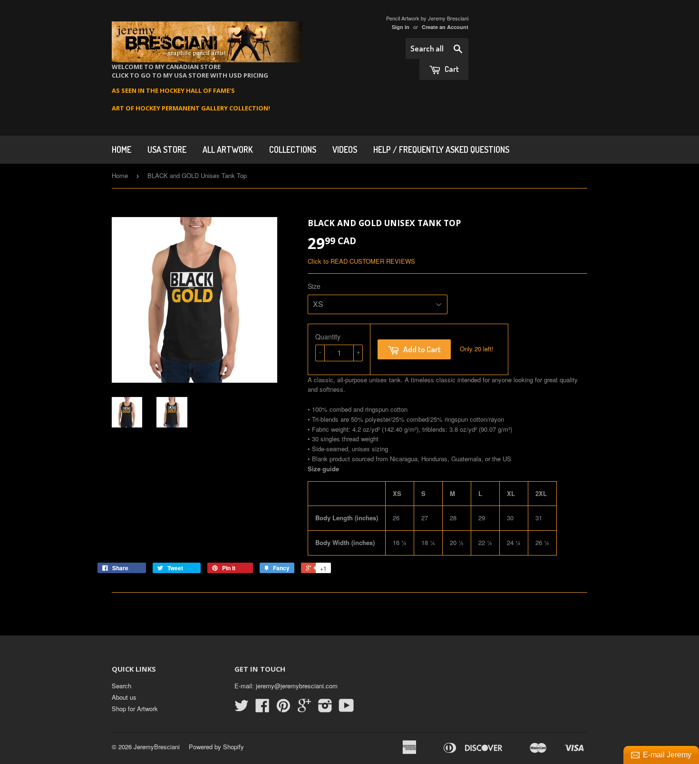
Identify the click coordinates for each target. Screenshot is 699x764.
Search (121, 685)
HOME (121, 149)
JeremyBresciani (157, 746)
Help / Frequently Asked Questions (441, 149)
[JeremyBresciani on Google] (304, 708)
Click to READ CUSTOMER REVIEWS (361, 261)
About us (124, 697)
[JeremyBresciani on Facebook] (262, 708)
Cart (451, 69)
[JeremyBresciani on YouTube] (346, 708)
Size (314, 286)
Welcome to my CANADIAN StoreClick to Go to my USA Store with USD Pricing (190, 70)
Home (120, 175)
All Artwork (228, 149)
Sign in (400, 26)
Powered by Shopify (216, 746)
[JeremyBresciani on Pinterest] (283, 708)
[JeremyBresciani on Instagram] (325, 708)
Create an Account (445, 26)
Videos (344, 149)
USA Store (166, 149)
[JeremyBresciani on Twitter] (241, 708)
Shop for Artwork (135, 708)
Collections (292, 149)
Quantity (327, 336)
